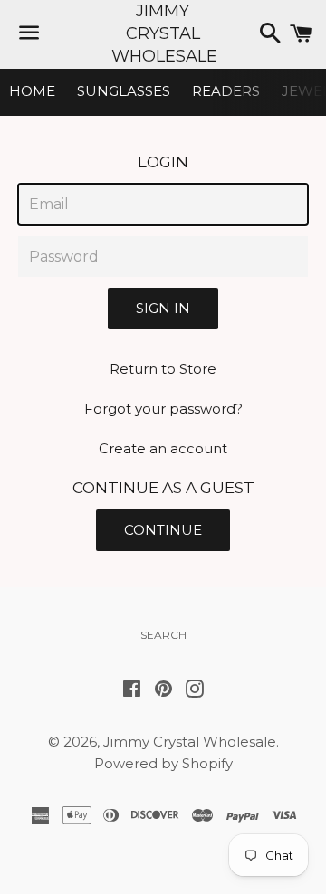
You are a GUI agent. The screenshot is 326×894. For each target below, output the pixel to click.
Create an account (163, 448)
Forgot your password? (163, 408)
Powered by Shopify (163, 763)
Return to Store (163, 368)
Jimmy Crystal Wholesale (162, 33)
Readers (226, 91)
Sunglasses (123, 91)
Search (163, 635)
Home (32, 91)
